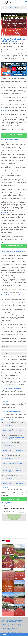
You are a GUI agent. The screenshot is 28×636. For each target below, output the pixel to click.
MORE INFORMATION (14, 246)
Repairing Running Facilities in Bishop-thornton (12, 624)
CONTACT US (14, 499)
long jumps (17, 173)
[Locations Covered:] (1, 2)
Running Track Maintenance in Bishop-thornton (12, 622)
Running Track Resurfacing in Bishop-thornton (12, 625)
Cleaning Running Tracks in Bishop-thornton (11, 628)
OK (21, 511)
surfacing (5, 161)
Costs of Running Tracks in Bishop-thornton (11, 631)
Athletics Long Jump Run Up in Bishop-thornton (12, 632)
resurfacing (5, 110)
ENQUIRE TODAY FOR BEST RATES (14, 135)
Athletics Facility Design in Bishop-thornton (11, 629)
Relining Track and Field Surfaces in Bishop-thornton (13, 627)
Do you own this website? (9, 511)
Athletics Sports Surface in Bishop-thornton (11, 621)
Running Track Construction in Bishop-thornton (12, 620)
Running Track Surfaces (7, 618)
